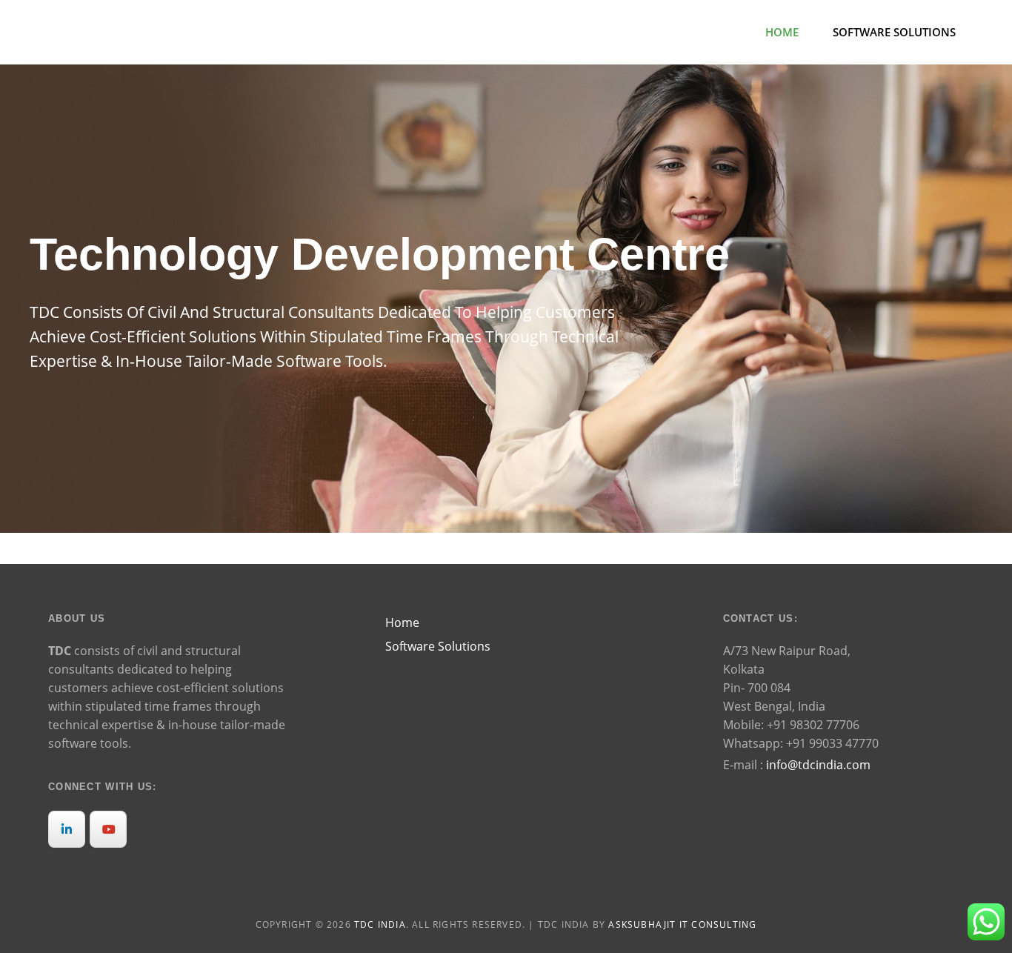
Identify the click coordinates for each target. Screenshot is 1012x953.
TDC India (380, 924)
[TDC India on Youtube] (108, 829)
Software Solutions (894, 31)
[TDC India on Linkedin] (66, 829)
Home (782, 31)
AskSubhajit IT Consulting (682, 924)
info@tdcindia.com (818, 765)
